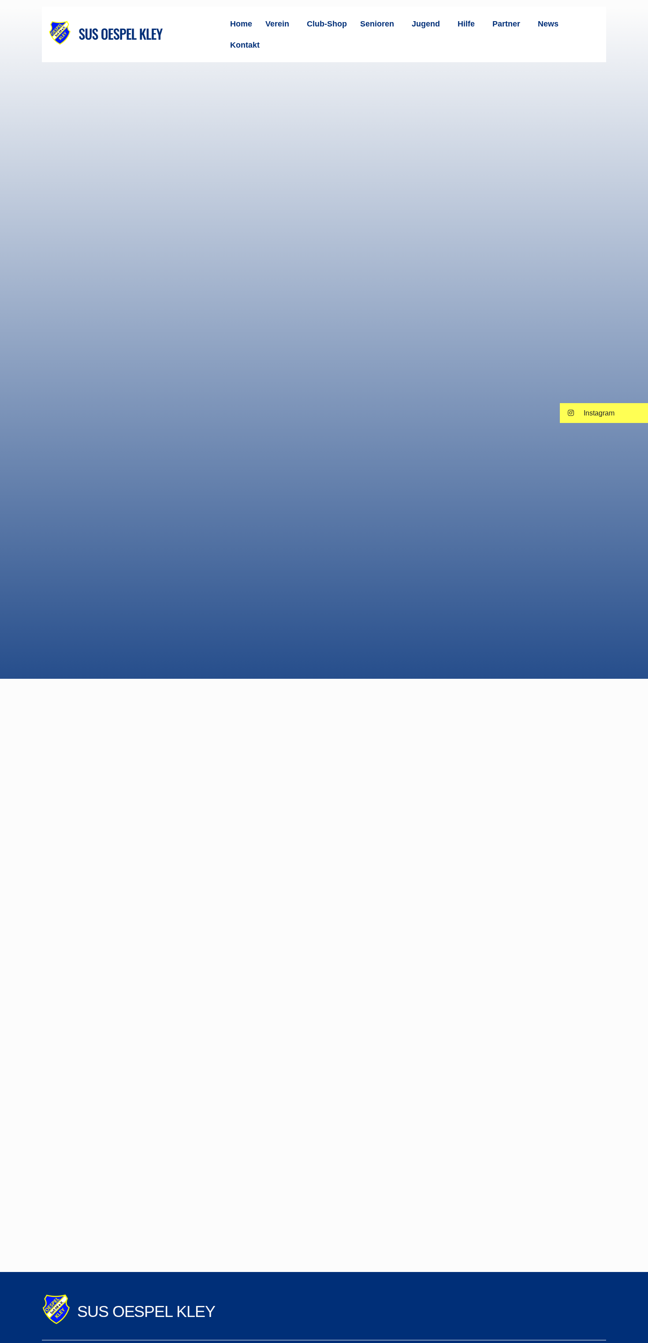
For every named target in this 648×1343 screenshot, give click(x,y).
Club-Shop (327, 23)
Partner (506, 23)
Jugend (426, 23)
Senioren (377, 23)
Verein (277, 23)
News (548, 23)
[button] (279, 23)
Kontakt (245, 45)
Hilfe (466, 23)
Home (241, 23)
